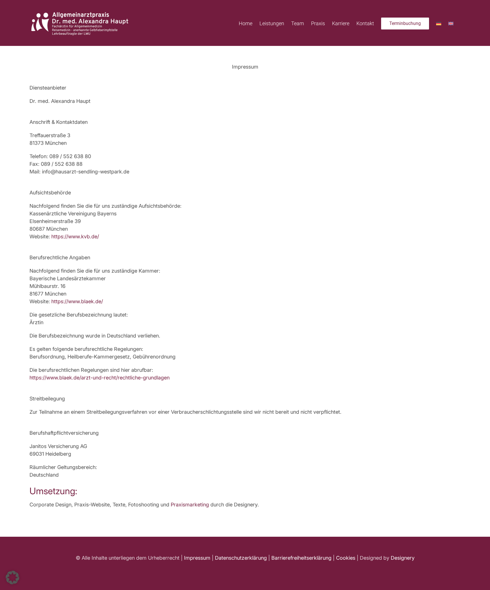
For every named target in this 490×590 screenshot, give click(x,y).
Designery (403, 558)
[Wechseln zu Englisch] (450, 23)
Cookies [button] (345, 558)
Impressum (197, 558)
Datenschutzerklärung (241, 558)
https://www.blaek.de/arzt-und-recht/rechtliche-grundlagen (99, 378)
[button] (12, 577)
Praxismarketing (190, 505)
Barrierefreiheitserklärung (301, 558)
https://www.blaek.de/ (77, 301)
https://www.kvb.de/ (75, 236)
